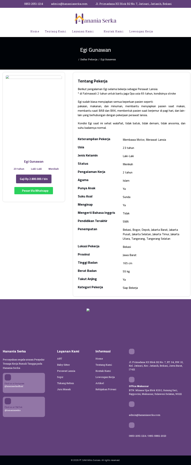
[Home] (76, 59)
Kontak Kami (103, 371)
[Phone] (131, 425)
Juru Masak (64, 389)
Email (132, 411)
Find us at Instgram (14, 383)
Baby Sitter (63, 364)
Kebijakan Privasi (106, 389)
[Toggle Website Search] (160, 31)
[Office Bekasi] (131, 351)
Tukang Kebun (65, 383)
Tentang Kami (104, 364)
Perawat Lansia (66, 371)
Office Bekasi (137, 358)
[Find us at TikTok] (8, 401)
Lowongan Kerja (105, 377)
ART (59, 358)
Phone (133, 431)
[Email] (131, 404)
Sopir (60, 377)
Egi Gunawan (108, 59)
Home (99, 358)
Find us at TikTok (13, 407)
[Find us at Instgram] (8, 377)
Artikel (100, 383)
